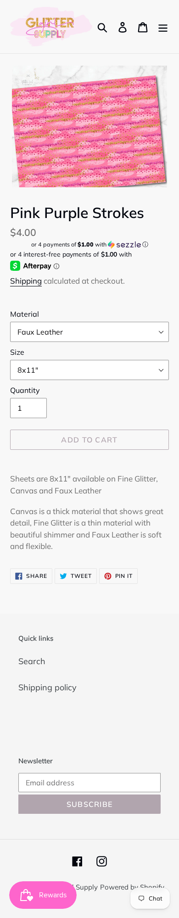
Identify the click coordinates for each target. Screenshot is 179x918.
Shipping (26, 280)
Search (31, 661)
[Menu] (163, 26)
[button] (89, 244)
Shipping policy (47, 687)
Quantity (25, 390)
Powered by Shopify (132, 887)
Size (17, 352)
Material (24, 314)
